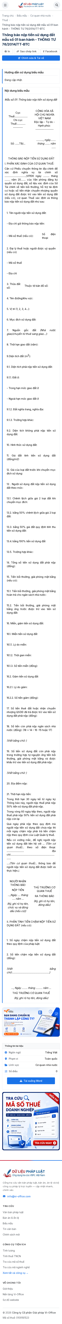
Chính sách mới (11, 1234)
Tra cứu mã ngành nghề (16, 1267)
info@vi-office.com (18, 1196)
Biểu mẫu (22, 15)
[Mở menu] (5, 5)
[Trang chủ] (31, 5)
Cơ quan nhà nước (40, 15)
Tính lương (9, 1250)
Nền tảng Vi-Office (13, 1294)
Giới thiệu (8, 1288)
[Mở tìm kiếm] (56, 5)
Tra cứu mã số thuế (13, 1261)
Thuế (5, 20)
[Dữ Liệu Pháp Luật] (24, 1173)
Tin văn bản (9, 1228)
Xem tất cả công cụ (14, 1272)
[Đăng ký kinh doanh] (31, 1022)
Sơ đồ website (11, 1299)
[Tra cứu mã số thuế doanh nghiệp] (31, 1121)
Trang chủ (8, 15)
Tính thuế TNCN (12, 1256)
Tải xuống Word (33, 1080)
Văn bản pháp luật (13, 1212)
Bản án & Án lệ (11, 1217)
